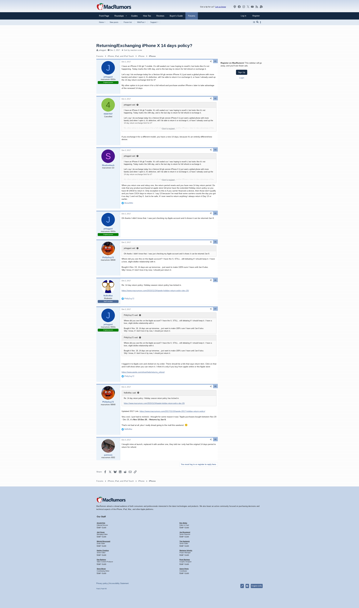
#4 (215, 213)
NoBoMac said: (130, 393)
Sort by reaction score (133, 50)
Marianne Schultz (186, 550)
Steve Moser (101, 569)
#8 (215, 386)
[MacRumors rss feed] (256, 6)
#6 (215, 280)
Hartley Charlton (103, 550)
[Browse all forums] (254, 22)
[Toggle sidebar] (261, 22)
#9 (215, 439)
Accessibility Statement (119, 583)
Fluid (98, 588)
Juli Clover (101, 532)
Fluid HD (104, 588)
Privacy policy (102, 583)
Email (98, 527)
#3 (215, 150)
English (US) (257, 586)
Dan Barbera (101, 559)
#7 (215, 309)
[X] (248, 6)
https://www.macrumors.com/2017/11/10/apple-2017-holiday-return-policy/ (172, 411)
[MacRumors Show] (234, 6)
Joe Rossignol (185, 532)
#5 (215, 242)
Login (241, 78)
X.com (104, 527)
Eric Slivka (183, 523)
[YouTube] (252, 6)
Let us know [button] (220, 7)
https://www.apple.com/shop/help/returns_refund (143, 372)
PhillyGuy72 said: (131, 315)
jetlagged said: (130, 105)
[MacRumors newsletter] (261, 6)
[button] (118, 15)
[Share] (211, 61)
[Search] (257, 22)
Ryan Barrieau (185, 559)
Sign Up (241, 72)
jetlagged (102, 50)
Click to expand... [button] (169, 129)
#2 (215, 99)
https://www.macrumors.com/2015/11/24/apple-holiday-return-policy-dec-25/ (155, 290)
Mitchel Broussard (103, 541)
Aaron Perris (184, 569)
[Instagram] (243, 6)
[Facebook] (239, 6)
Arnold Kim (101, 523)
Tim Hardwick (185, 541)
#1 (215, 61)
